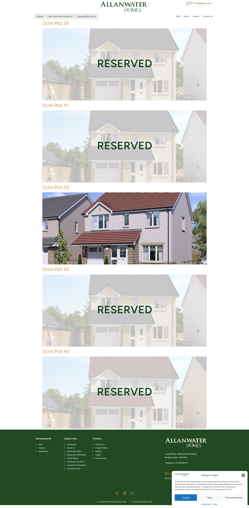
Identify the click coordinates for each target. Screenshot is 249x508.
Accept (185, 497)
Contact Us (208, 16)
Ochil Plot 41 (55, 105)
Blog (178, 16)
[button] (243, 475)
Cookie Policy (206, 504)
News (186, 16)
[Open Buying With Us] (95, 16)
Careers (195, 16)
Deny (209, 497)
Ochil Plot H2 (56, 351)
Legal (215, 504)
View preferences (233, 497)
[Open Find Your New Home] (71, 16)
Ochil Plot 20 (55, 187)
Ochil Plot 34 (55, 269)
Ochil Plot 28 (55, 23)
